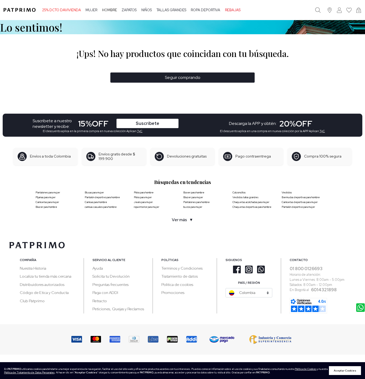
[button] (330, 10)
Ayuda (97, 268)
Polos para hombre (144, 192)
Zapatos (129, 10)
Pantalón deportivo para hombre (102, 197)
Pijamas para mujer (46, 197)
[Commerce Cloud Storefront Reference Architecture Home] (19, 10)
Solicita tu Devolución (111, 276)
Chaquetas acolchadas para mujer (250, 202)
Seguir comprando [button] (182, 77)
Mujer (91, 10)
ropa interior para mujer (146, 207)
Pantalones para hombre (196, 202)
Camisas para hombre (96, 202)
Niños (146, 10)
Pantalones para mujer (48, 192)
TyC (139, 131)
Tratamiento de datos (179, 276)
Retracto (99, 300)
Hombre (109, 10)
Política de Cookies (305, 369)
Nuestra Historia (33, 268)
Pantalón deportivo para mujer (298, 207)
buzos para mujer (192, 207)
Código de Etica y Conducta (44, 292)
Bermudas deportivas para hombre (301, 197)
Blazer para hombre (46, 207)
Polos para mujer (143, 197)
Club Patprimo (32, 300)
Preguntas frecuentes (110, 284)
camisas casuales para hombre (101, 207)
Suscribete (147, 123)
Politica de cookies (177, 284)
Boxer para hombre (193, 192)
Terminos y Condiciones (182, 268)
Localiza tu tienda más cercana (45, 276)
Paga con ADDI (105, 292)
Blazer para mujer (193, 197)
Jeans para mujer (143, 202)
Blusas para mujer (94, 192)
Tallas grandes (171, 10)
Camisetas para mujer (47, 202)
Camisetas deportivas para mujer (300, 202)
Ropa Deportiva (205, 10)
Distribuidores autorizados (42, 284)
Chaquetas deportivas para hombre (251, 207)
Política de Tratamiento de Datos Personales (29, 372)
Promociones (172, 292)
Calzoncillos (239, 192)
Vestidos (287, 192)
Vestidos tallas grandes (245, 197)
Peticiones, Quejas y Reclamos (118, 308)
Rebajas (232, 10)
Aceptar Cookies (345, 370)
